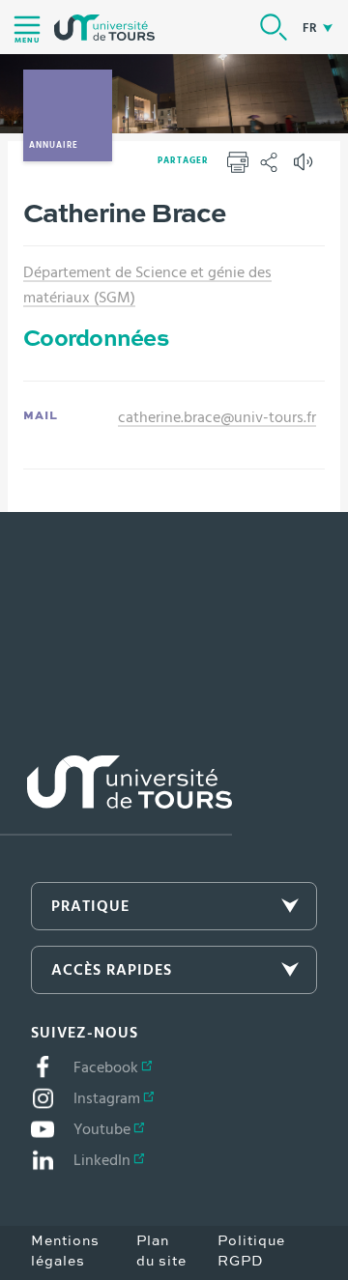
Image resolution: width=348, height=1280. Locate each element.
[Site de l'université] (116, 795)
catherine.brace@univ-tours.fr (217, 417)
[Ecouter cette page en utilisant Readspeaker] (305, 168)
